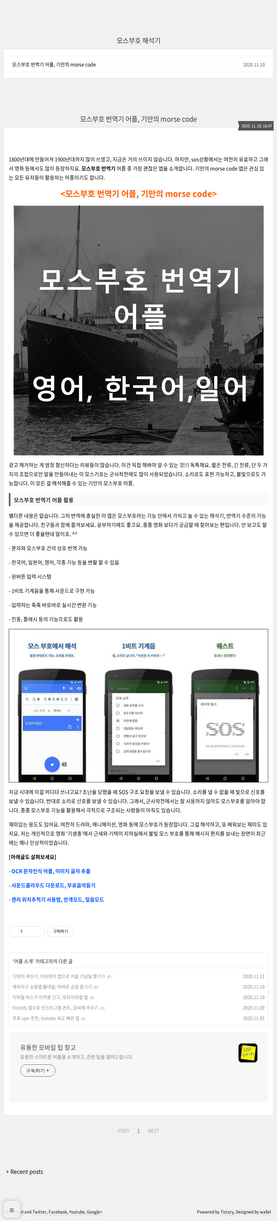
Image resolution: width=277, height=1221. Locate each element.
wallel (265, 1212)
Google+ (94, 1212)
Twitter (39, 1212)
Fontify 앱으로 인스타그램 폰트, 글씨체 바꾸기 (55, 1007)
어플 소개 (23, 961)
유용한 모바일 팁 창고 (48, 1047)
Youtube (77, 1212)
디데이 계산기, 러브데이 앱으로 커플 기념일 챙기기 (58, 976)
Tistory (227, 1212)
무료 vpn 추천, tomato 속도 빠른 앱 (45, 1018)
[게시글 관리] (37, 931)
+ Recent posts (24, 1171)
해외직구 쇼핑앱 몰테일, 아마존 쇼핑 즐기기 (52, 986)
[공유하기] (29, 931)
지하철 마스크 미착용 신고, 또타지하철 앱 (50, 997)
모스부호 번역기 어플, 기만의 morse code (54, 64)
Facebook (58, 1212)
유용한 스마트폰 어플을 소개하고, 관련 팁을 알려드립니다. (76, 1056)
